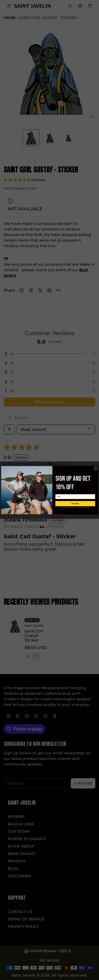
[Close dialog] (95, 468)
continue (75, 503)
